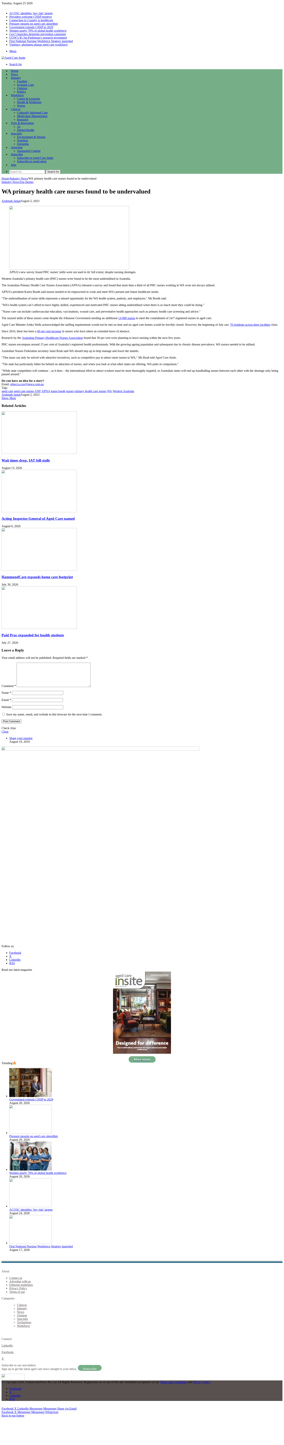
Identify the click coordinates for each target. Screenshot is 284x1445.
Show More (9, 398)
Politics (21, 91)
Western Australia (123, 391)
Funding (22, 81)
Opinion (22, 88)
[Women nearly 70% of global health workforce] (30, 1169)
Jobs (13, 164)
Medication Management (32, 116)
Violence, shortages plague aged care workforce (38, 44)
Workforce (17, 95)
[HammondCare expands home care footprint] (39, 569)
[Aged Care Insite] (13, 57)
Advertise (17, 147)
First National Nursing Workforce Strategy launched (41, 41)
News (14, 74)
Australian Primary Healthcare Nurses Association (52, 337)
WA (109, 391)
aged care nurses (24, 391)
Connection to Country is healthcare (31, 20)
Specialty (16, 133)
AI (18, 126)
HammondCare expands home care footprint (37, 577)
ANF (38, 391)
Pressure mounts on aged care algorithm (33, 23)
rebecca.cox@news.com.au (27, 384)
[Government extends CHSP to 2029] (30, 1096)
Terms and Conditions (173, 1382)
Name (6, 692)
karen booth (58, 391)
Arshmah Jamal (11, 201)
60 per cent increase (49, 331)
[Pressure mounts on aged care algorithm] (30, 1132)
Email (6, 700)
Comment (9, 686)
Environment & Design (31, 137)
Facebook (8, 1352)
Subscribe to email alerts (32, 161)
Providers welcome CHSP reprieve (30, 16)
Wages (21, 105)
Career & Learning (28, 98)
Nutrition (22, 140)
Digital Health (25, 130)
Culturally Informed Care (32, 112)
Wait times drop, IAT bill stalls (26, 460)
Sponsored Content (28, 151)
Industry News (19, 178)
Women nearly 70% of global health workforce (37, 30)
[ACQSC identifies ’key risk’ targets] (30, 1206)
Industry (16, 77)
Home (5, 178)
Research (22, 119)
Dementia (23, 144)
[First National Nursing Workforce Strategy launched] (30, 1243)
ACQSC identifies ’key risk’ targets (31, 13)
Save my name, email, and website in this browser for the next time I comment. (54, 714)
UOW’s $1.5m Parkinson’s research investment (38, 37)
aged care (7, 391)
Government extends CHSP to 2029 (31, 27)
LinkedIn (7, 1345)
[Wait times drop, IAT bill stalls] (39, 452)
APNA (46, 391)
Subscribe (17, 154)
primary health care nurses (90, 391)
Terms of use (17, 1291)
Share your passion (20, 738)
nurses (70, 391)
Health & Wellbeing (29, 102)
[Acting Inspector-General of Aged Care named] (39, 511)
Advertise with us (20, 1281)
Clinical (15, 109)
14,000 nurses (126, 318)
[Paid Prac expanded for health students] (39, 627)
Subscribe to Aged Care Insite (35, 157)
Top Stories (26, 182)
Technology (24, 1322)
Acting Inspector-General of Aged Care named (38, 519)
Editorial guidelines (21, 1284)
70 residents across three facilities (250, 324)
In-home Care (25, 84)
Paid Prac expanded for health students (33, 635)
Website (6, 707)
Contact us (15, 1278)
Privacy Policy (18, 1288)
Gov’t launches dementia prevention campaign (37, 34)
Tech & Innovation (22, 123)
